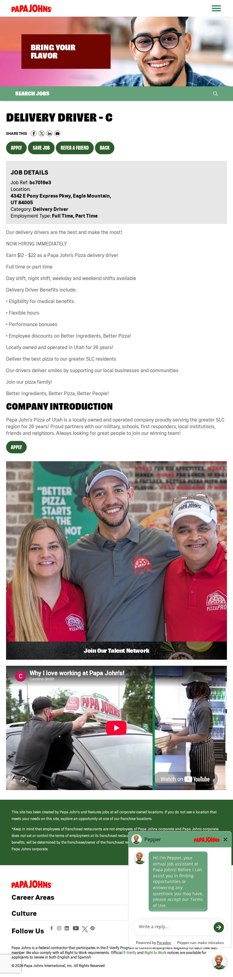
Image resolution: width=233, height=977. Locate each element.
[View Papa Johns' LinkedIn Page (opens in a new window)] (68, 931)
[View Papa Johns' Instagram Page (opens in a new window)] (60, 931)
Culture (24, 913)
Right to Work (155, 953)
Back (105, 148)
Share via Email (57, 133)
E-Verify (129, 953)
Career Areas (33, 897)
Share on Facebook (34, 133)
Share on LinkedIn (49, 133)
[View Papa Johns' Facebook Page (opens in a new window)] (52, 931)
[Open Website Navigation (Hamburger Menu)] (217, 15)
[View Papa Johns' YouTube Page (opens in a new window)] (77, 931)
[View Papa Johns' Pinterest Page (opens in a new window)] (94, 931)
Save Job (41, 148)
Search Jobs (32, 93)
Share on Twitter (42, 133)
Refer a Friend (75, 148)
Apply (16, 148)
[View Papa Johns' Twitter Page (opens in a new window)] (85, 931)
